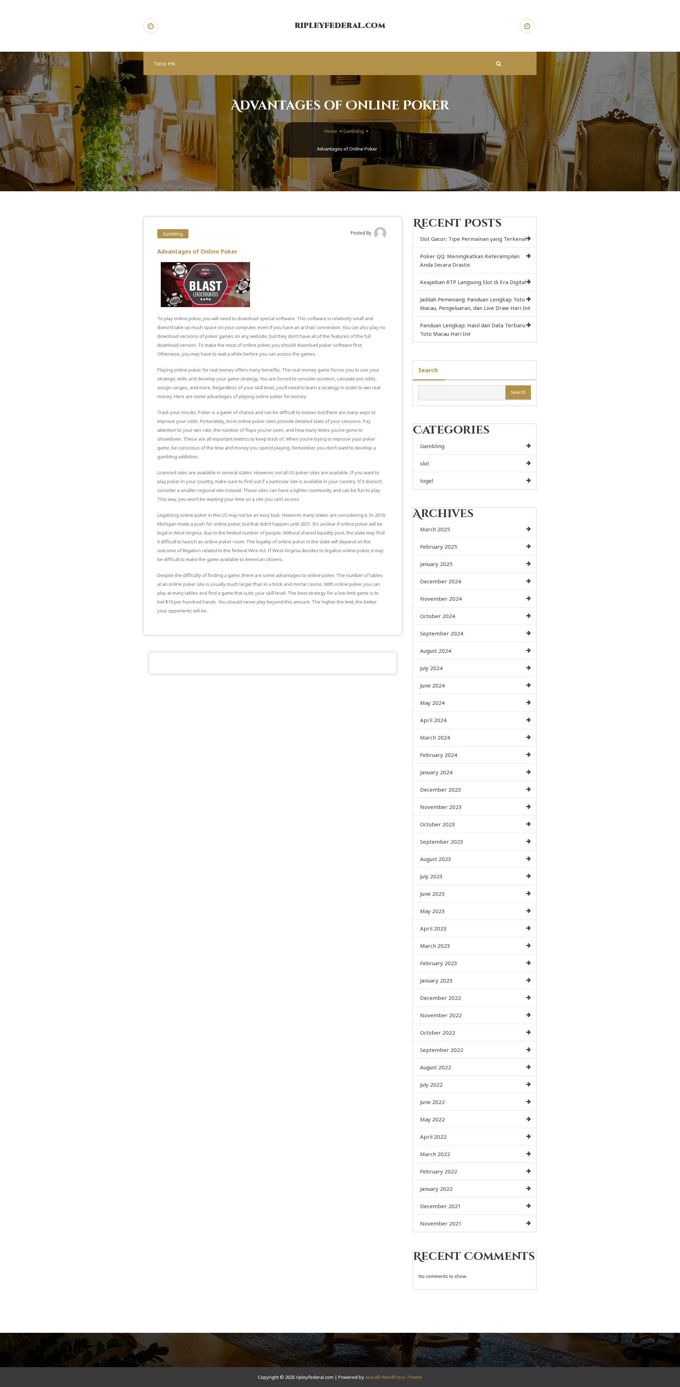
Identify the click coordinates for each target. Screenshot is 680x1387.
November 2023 (441, 806)
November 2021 (441, 1223)
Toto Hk (165, 63)
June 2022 (432, 1101)
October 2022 (437, 1032)
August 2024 (435, 650)
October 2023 (437, 824)
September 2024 (441, 633)
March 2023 (435, 945)
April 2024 (433, 720)
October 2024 (437, 615)
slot (424, 463)
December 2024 (440, 581)
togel (426, 480)
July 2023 (431, 876)
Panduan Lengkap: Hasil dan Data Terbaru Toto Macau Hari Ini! (472, 329)
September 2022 (441, 1049)
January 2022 (436, 1188)
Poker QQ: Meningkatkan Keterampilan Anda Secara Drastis (470, 260)
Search (428, 370)
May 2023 (432, 911)
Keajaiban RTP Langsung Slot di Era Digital (473, 281)
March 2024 (435, 737)
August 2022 (435, 1067)
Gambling (353, 131)
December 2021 (440, 1206)
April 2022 (433, 1136)
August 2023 (435, 858)
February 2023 (438, 963)
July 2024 (431, 668)
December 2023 (440, 789)
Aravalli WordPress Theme (393, 1377)
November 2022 (441, 1015)
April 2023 (433, 928)
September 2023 (441, 841)
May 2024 (432, 702)
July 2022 (431, 1084)
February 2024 (438, 754)
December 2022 (440, 997)
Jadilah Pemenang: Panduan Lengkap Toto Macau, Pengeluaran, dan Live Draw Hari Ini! (475, 303)
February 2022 (438, 1171)
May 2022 (432, 1119)
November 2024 (441, 598)
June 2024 (432, 685)
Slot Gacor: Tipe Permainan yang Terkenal (473, 238)
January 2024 (436, 772)
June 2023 (432, 893)
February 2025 (438, 546)
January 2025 (436, 563)
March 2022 (435, 1153)
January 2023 (436, 980)
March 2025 (435, 529)
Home (330, 131)
